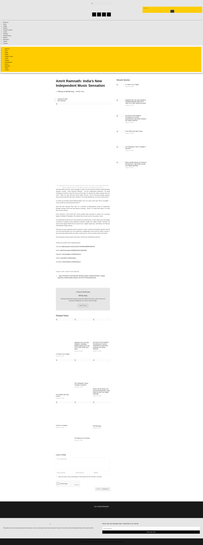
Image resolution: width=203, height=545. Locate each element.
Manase (75, 277)
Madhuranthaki (68, 277)
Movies (5, 37)
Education (6, 39)
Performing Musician (90, 277)
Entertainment (7, 35)
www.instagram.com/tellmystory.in (71, 254)
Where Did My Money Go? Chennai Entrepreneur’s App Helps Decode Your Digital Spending (101, 391)
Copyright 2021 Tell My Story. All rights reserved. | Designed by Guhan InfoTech (101, 541)
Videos (5, 41)
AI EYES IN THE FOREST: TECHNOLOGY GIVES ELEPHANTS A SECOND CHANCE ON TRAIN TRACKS (101, 346)
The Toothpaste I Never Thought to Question (81, 384)
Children (5, 33)
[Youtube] (109, 14)
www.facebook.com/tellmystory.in (71, 261)
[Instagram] (99, 14)
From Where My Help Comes (134, 131)
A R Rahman (65, 275)
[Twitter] (104, 14)
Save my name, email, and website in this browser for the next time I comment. (80, 476)
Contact (5, 43)
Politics (5, 28)
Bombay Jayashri (84, 275)
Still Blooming (97, 426)
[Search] (172, 11)
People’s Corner (7, 30)
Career (5, 32)
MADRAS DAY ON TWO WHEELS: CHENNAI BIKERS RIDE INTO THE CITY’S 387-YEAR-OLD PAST (81, 346)
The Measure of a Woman (82, 438)
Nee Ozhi (81, 277)
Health (5, 26)
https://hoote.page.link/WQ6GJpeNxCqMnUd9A (73, 250)
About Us (5, 22)
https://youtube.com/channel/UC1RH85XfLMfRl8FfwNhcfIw (78, 246)
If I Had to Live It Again (62, 354)
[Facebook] (94, 14)
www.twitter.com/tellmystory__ (68, 258)
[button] (58, 270)
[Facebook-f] (92, 511)
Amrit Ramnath (74, 275)
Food (4, 24)
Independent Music (94, 275)
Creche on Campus (61, 425)
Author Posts (83, 305)
